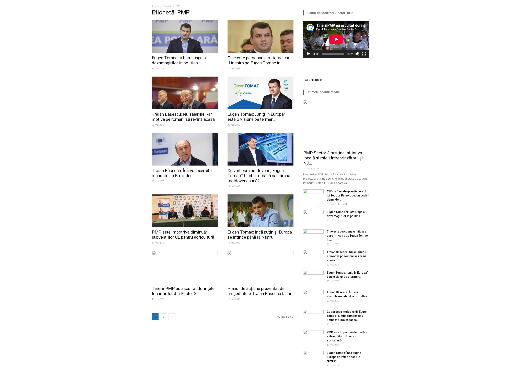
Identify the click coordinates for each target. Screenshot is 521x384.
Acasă (155, 6)
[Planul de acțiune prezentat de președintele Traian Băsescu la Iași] (260, 267)
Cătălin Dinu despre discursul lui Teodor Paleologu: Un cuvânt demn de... (348, 195)
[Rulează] (308, 54)
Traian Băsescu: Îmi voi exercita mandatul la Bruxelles (182, 173)
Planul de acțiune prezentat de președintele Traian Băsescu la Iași (260, 291)
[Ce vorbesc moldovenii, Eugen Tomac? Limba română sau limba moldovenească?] (260, 149)
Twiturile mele (312, 80)
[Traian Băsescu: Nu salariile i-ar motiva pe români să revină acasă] (185, 93)
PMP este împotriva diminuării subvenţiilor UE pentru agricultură (183, 235)
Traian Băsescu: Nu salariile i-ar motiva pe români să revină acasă (183, 117)
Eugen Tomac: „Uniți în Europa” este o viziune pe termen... (256, 117)
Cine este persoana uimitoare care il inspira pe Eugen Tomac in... (260, 60)
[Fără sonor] (357, 54)
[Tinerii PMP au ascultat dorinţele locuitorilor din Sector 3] (185, 267)
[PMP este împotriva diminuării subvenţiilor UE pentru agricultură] (185, 210)
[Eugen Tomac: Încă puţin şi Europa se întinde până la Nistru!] (260, 210)
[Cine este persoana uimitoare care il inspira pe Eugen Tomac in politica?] (260, 36)
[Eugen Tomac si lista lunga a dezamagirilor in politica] (185, 36)
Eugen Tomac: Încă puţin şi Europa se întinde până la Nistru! (260, 235)
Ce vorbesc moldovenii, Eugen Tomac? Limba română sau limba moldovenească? (259, 175)
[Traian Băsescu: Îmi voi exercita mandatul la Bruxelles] (185, 149)
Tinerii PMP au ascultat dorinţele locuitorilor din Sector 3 (183, 291)
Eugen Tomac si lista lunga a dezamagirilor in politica (179, 60)
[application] (336, 39)
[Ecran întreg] (364, 54)
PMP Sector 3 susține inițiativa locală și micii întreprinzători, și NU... (333, 158)
